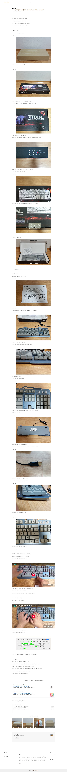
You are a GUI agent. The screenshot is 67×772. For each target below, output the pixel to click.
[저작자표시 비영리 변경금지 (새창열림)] (23, 700)
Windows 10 (24, 757)
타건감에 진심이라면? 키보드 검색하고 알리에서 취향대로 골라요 (24, 694)
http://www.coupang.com (17, 684)
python (36, 760)
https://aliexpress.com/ (17, 691)
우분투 (32, 759)
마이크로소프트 (22, 759)
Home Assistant (42, 759)
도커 (45, 757)
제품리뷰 (15, 704)
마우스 (27, 756)
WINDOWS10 (37, 759)
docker (35, 757)
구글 (26, 762)
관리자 (37, 770)
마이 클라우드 (28, 759)
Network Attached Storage (37, 756)
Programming (29, 1)
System (41, 1)
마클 (20, 760)
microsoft (39, 757)
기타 (61, 1)
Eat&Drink (51, 1)
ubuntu (24, 760)
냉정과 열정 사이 (7, 2)
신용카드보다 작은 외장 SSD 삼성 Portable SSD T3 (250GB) (20, 706)
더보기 (20, 763)
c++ (20, 757)
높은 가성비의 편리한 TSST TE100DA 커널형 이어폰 (19, 707)
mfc (23, 756)
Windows (36, 1)
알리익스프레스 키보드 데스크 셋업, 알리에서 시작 (22, 693)
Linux (29, 757)
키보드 (30, 756)
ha (26, 760)
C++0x (32, 760)
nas (31, 757)
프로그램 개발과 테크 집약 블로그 (19, 735)
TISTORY (34, 770)
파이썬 (44, 760)
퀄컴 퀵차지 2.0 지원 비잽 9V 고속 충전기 (18, 708)
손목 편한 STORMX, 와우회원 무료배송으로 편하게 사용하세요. (23, 687)
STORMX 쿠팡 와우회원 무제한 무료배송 (21, 686)
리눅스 (21, 762)
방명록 (23, 1)
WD (29, 760)
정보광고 (57, 1)
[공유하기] (15, 701)
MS (42, 757)
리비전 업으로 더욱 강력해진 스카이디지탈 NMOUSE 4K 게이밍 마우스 (21, 709)
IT (46, 1)
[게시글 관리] (16, 701)
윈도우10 (44, 756)
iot (23, 762)
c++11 (21, 756)
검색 (62, 755)
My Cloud (40, 760)
